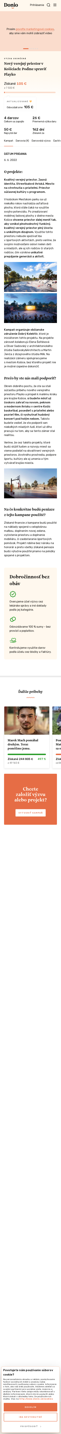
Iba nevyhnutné (30, 1417)
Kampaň (8, 140)
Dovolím (30, 1407)
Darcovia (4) (22, 140)
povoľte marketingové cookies (35, 29)
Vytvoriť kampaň (30, 813)
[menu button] (55, 5)
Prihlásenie (37, 5)
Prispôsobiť (29, 1426)
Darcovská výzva (41, 140)
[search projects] (48, 5)
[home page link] (11, 5)
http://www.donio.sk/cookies (36, 1399)
